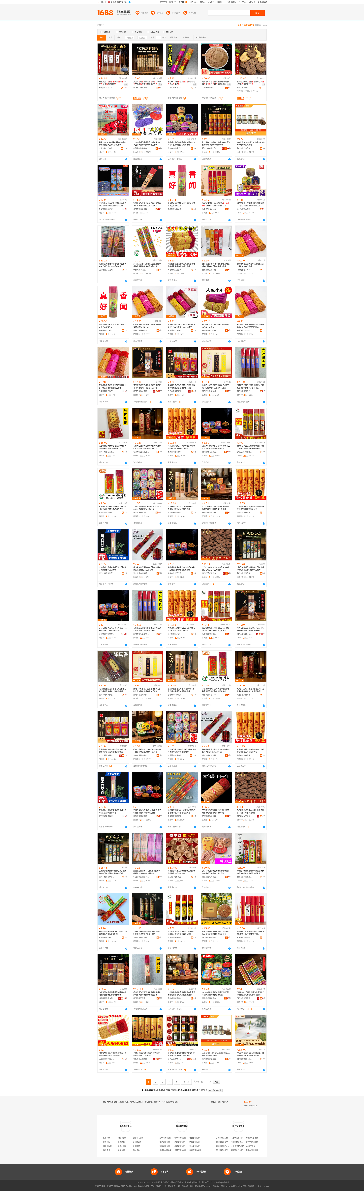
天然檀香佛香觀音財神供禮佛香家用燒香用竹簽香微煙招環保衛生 (215, 811)
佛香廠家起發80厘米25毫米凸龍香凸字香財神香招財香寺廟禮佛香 (181, 811)
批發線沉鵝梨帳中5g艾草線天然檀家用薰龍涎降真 (147, 83)
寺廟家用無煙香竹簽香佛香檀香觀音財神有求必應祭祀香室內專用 (147, 933)
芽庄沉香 (254, 91)
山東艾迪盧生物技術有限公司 (242, 1138)
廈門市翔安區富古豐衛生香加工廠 (244, 391)
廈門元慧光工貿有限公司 (210, 573)
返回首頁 (203, 1090)
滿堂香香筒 (107, 1146)
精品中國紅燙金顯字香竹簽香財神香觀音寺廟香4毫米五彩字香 (147, 568)
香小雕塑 (136, 1146)
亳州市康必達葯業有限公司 (210, 88)
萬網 (223, 1186)
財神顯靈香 (137, 1142)
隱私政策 (196, 1182)
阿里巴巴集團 (100, 1186)
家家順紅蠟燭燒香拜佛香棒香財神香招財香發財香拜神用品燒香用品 (112, 508)
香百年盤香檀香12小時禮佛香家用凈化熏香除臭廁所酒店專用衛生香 (147, 751)
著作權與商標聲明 (168, 1182)
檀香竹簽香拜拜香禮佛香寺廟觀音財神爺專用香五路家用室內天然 (181, 1054)
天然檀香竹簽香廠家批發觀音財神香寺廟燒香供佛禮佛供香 (112, 568)
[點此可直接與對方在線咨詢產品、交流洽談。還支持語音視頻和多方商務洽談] (126, 159)
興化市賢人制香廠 (140, 1059)
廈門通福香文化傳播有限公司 (141, 88)
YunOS (208, 1186)
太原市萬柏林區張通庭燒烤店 (227, 1138)
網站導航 (225, 1182)
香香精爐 (121, 1142)
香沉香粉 (121, 1150)
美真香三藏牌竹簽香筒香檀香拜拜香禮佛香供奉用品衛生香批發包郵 (147, 447)
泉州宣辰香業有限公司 (141, 938)
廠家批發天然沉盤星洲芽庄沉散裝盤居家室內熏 (250, 83)
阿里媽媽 (185, 1186)
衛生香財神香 (223, 1102)
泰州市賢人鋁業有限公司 (210, 452)
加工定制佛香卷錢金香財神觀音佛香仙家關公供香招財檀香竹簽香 (112, 993)
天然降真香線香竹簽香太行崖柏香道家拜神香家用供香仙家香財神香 (112, 690)
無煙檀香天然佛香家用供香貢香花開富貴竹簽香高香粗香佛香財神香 (181, 386)
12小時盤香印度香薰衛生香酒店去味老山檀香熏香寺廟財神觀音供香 (147, 143)
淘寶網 (146, 1186)
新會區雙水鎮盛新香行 (175, 816)
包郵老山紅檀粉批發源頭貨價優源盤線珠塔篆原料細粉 (215, 83)
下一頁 (186, 1082)
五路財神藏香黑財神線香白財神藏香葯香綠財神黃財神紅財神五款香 (250, 568)
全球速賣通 (138, 1186)
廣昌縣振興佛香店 (140, 148)
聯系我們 (217, 1182)
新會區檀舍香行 (105, 938)
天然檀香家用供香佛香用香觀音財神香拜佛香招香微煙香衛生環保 (112, 386)
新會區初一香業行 (174, 88)
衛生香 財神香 (138, 1138)
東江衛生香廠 (165, 1142)
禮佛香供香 (122, 1138)
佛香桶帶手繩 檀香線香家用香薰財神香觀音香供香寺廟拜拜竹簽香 (250, 933)
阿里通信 (216, 1186)
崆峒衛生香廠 (179, 1142)
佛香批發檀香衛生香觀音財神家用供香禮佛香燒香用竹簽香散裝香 (112, 1054)
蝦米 (192, 1186)
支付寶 (233, 1186)
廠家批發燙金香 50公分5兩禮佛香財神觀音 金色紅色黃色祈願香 (146, 872)
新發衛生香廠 (165, 1146)
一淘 (165, 1186)
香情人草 (106, 1138)
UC (227, 1186)
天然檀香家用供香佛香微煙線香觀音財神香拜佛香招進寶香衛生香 (181, 265)
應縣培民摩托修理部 (253, 1138)
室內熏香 (247, 91)
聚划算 (158, 1186)
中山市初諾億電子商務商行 (141, 877)
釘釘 (244, 1186)
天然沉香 (240, 91)
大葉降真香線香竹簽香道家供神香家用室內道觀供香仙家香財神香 (250, 386)
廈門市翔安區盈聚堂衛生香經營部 (107, 573)
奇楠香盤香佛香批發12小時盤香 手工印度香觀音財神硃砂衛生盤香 (216, 447)
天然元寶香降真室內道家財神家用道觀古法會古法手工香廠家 (215, 568)
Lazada (266, 1186)
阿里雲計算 (199, 1186)
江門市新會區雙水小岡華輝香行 (175, 391)
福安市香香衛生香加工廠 (169, 1138)
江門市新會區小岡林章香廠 (141, 209)
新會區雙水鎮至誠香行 (141, 573)
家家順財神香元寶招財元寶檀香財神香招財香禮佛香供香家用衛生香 (147, 265)
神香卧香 (106, 1142)
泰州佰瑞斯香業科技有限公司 (175, 148)
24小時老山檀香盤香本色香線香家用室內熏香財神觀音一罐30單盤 (215, 872)
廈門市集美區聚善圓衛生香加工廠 (244, 148)
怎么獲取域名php (222, 1146)
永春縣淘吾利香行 (174, 452)
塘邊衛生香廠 (179, 1146)
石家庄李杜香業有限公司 (107, 88)
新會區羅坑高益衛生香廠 (244, 452)
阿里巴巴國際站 (113, 1186)
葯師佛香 (136, 1150)
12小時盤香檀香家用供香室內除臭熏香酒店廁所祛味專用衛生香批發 (215, 508)
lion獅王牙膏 (250, 1146)
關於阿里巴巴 (207, 1182)
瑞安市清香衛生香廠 (182, 1138)
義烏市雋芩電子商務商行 (175, 573)
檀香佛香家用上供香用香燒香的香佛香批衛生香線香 (215, 326)
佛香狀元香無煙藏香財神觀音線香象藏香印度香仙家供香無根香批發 (250, 872)
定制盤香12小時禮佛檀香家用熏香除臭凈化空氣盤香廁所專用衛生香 (250, 204)
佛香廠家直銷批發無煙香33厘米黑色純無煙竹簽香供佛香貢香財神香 (181, 933)
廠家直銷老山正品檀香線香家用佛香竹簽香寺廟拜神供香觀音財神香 (250, 447)
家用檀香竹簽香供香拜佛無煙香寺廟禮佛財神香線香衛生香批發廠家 (147, 204)
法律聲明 (179, 1182)
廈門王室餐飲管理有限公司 (256, 1142)
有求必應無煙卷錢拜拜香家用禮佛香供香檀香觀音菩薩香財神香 (181, 447)
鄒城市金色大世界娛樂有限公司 (243, 1150)
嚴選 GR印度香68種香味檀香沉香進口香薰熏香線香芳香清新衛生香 (113, 143)
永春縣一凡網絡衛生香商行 (175, 513)
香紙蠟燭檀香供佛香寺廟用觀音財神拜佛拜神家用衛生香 (250, 265)
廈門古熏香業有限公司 (210, 391)
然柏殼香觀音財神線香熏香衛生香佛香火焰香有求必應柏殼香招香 (112, 265)
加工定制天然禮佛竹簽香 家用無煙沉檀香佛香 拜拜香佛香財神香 (216, 143)
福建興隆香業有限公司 (210, 148)
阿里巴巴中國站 (126, 1186)
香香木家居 (122, 1146)
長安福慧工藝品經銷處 (107, 209)
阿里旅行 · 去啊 (174, 1186)
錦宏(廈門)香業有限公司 (175, 877)
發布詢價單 (247, 1102)
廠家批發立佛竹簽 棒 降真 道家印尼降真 (112, 83)
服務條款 (188, 1182)
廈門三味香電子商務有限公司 (141, 391)
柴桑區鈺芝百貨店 (243, 513)
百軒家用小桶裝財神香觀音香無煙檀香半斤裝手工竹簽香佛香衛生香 (215, 265)
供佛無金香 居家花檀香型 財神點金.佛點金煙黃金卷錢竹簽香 (146, 1054)
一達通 (258, 1186)
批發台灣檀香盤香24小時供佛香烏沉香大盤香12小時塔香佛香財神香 (215, 933)
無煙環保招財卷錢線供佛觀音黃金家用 (181, 83)
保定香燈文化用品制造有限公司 (141, 452)
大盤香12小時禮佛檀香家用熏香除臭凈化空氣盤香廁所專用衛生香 (181, 143)
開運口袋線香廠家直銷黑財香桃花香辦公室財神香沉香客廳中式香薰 (215, 386)
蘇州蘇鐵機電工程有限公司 (226, 1142)
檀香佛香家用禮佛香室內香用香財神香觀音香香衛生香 (181, 204)
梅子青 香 (106, 1150)
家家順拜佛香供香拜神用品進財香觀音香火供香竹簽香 (215, 204)
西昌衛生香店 (194, 1142)
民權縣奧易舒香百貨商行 (175, 270)
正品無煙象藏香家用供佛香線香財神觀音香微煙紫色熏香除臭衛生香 (112, 204)
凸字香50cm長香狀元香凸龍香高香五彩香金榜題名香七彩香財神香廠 (250, 993)
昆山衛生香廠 (194, 1146)
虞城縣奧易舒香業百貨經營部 (175, 209)
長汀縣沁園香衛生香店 (168, 1150)
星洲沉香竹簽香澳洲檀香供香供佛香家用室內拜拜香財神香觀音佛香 (147, 993)
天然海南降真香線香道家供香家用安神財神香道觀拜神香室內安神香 (147, 386)
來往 (239, 1186)
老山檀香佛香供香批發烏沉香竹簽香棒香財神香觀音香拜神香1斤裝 (112, 447)
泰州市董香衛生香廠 (197, 1150)
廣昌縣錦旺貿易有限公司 (210, 877)
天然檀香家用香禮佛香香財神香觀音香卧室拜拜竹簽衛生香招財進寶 (181, 326)
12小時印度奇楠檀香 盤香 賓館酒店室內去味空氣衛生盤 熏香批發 (147, 508)
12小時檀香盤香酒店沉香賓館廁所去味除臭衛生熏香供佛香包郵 (215, 993)
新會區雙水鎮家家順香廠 (210, 209)
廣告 (126, 84)
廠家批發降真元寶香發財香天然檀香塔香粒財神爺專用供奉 (181, 872)
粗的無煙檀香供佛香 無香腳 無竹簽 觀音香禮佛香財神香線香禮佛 (181, 508)
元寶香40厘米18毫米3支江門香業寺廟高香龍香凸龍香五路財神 (113, 933)
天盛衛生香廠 (194, 1138)
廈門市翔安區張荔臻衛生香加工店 (107, 452)
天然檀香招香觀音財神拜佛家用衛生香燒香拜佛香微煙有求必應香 (250, 326)
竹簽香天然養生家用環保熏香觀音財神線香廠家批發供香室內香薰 (250, 1054)
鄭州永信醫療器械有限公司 (256, 1150)
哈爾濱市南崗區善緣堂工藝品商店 (244, 877)
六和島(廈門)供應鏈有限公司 (242, 1146)
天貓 (153, 1186)
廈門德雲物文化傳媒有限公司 (244, 1059)
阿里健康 (251, 1186)
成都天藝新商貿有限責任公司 (107, 148)
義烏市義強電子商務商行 (210, 270)
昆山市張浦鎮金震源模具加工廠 (243, 1142)
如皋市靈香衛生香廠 (182, 1150)
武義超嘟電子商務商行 (244, 270)
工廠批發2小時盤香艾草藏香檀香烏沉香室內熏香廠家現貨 (251, 143)
